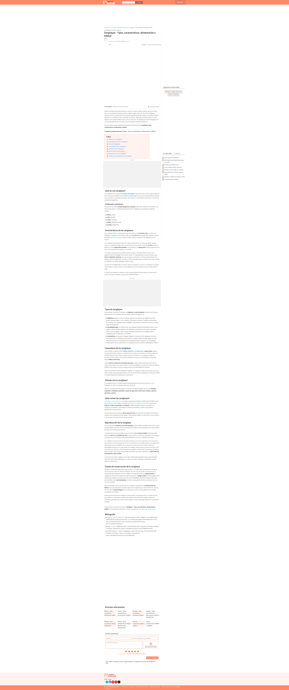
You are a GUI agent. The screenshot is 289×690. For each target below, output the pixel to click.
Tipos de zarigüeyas (114, 144)
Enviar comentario (152, 658)
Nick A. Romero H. (113, 41)
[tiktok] (119, 682)
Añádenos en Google (154, 107)
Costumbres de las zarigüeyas (117, 146)
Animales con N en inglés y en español (173, 170)
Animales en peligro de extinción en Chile (174, 177)
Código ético (107, 688)
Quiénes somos (125, 686)
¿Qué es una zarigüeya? (115, 139)
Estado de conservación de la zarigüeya (120, 156)
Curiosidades (113, 27)
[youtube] (113, 682)
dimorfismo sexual (115, 237)
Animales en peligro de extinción (173, 92)
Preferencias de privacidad (154, 686)
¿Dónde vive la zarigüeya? (116, 149)
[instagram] (110, 682)
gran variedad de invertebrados (140, 403)
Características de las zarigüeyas (118, 142)
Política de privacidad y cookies (141, 686)
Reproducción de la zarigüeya (117, 153)
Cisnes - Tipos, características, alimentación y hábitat (124, 613)
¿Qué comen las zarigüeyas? (117, 151)
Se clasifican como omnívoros (112, 401)
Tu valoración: (122, 654)
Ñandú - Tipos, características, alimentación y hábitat (139, 131)
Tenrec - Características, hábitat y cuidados (152, 624)
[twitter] (107, 682)
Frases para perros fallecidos (171, 158)
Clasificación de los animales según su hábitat (173, 173)
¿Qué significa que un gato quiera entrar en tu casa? (174, 161)
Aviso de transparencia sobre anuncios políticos (170, 686)
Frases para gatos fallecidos (171, 179)
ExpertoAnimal (107, 27)
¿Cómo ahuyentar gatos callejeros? (173, 167)
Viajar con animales (173, 95)
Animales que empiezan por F (171, 165)
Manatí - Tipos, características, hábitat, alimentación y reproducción (124, 625)
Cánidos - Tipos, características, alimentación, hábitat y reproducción (152, 614)
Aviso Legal (131, 686)
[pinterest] (116, 682)
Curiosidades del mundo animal (123, 27)
